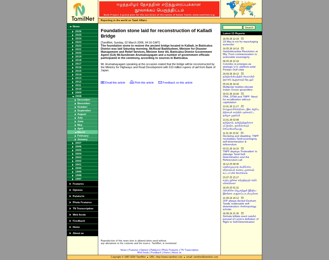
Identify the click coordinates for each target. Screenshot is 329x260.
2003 (78, 157)
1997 (78, 178)
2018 (78, 60)
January (82, 139)
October (82, 106)
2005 (78, 150)
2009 (78, 92)
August (81, 114)
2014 (78, 74)
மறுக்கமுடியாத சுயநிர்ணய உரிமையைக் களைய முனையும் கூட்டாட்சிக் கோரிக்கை (238, 169)
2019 (78, 56)
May (80, 124)
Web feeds (79, 214)
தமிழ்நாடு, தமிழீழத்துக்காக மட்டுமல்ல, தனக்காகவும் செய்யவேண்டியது (238, 125)
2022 (78, 45)
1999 (78, 171)
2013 (78, 78)
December (83, 99)
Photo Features (82, 202)
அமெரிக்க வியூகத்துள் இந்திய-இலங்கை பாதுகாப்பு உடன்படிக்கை (240, 192)
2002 (78, 160)
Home (76, 227)
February (83, 135)
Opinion (78, 190)
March (81, 132)
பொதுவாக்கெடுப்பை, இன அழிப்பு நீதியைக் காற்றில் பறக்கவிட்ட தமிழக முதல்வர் (241, 112)
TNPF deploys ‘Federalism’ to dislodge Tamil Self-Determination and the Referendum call (240, 155)
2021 (78, 49)
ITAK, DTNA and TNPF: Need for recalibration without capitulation (240, 99)
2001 (78, 164)
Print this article (144, 82)
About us (78, 233)
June (80, 121)
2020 (78, 52)
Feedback (79, 220)
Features (78, 183)
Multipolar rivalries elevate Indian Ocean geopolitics (238, 88)
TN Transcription (83, 208)
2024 (78, 38)
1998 (78, 175)
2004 (78, 153)
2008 (78, 96)
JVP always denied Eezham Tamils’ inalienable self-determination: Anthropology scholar (239, 205)
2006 (78, 146)
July (80, 117)
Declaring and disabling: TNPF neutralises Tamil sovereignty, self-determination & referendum (241, 140)
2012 (78, 81)
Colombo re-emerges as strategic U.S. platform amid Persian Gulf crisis (239, 66)
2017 (78, 63)
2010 (78, 88)
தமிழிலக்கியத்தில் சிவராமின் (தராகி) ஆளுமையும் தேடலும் (238, 78)
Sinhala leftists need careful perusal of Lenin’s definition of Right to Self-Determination (241, 219)
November (83, 103)
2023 (78, 42)
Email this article (115, 82)
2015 (78, 70)
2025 (78, 34)
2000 (78, 168)
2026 (78, 31)
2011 (78, 85)
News (76, 26)
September (84, 110)
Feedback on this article (178, 82)
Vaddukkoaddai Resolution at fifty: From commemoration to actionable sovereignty (240, 54)
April (80, 128)
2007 (78, 142)
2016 (78, 67)
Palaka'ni (78, 196)
